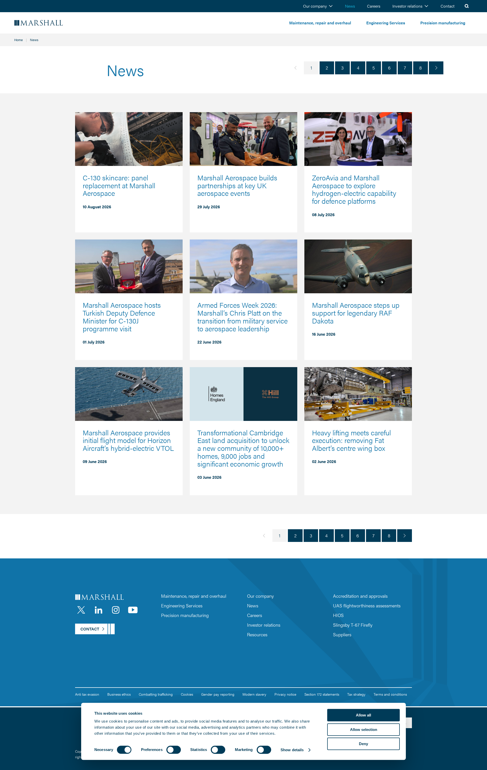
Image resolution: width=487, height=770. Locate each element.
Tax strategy (356, 694)
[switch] (173, 750)
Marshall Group (53, 23)
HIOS (338, 615)
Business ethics (119, 694)
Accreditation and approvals (360, 596)
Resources (257, 634)
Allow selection (363, 729)
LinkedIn (98, 610)
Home (18, 39)
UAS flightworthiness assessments (367, 605)
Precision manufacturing (442, 23)
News (350, 6)
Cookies (187, 694)
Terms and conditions (390, 694)
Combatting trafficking (156, 694)
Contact (448, 6)
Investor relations (407, 6)
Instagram (116, 610)
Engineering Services (385, 23)
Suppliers (342, 634)
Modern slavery (254, 694)
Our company (315, 6)
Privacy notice (285, 694)
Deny (363, 744)
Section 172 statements (321, 694)
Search (467, 6)
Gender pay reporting (217, 694)
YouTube (133, 610)
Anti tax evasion (87, 694)
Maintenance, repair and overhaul (320, 23)
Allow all (363, 715)
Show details (292, 750)
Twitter (81, 610)
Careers (373, 6)
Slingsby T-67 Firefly (352, 625)
